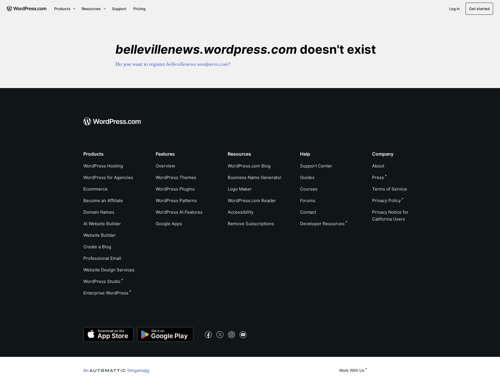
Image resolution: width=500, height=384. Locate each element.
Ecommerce (95, 189)
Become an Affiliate (103, 200)
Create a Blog (97, 246)
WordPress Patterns (176, 200)
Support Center (316, 166)
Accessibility (240, 212)
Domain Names (98, 212)
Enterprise (105, 293)
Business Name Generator (255, 177)
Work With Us (351, 370)
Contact (308, 212)
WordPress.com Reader (252, 200)
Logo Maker (240, 189)
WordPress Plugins (175, 189)
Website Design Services (109, 270)
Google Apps (169, 223)
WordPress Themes (176, 177)
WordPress (101, 281)
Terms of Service (389, 189)
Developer (322, 223)
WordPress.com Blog (249, 166)
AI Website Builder (102, 223)
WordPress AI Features (179, 212)
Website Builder (99, 235)
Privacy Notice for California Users (390, 215)
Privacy (386, 200)
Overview (165, 166)
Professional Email (102, 258)
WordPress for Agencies (108, 177)
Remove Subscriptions (251, 223)
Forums (307, 200)
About (378, 166)
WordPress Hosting (103, 166)
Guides (307, 177)
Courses (308, 189)
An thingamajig (116, 370)
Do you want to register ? (172, 63)
